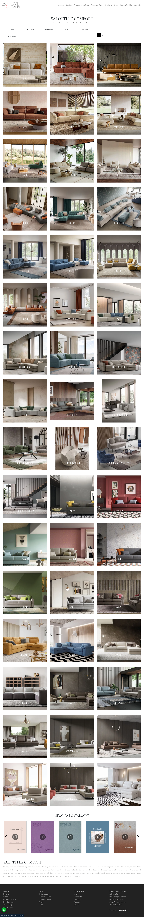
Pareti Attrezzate (9, 899)
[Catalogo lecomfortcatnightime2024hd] (97, 837)
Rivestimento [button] (48, 30)
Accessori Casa (96, 5)
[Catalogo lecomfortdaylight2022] (125, 837)
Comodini (77, 899)
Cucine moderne (45, 896)
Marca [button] (12, 30)
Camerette (78, 896)
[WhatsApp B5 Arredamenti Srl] (4, 909)
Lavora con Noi (126, 5)
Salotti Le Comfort (85, 23)
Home (55, 23)
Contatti (137, 5)
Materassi (77, 902)
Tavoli (41, 902)
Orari (116, 5)
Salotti (75, 23)
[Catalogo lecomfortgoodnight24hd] (42, 837)
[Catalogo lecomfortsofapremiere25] (70, 837)
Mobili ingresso (8, 902)
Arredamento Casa (81, 5)
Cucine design (44, 894)
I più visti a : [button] (12, 36)
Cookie (8, 916)
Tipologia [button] (84, 30)
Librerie (6, 894)
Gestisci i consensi (18, 916)
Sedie (41, 905)
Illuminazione (8, 907)
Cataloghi (108, 5)
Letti (75, 894)
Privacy (3, 916)
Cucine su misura (45, 899)
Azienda (61, 5)
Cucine (69, 5)
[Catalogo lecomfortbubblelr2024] (15, 837)
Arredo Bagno (8, 905)
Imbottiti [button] (30, 30)
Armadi (76, 905)
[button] (138, 837)
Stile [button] (66, 30)
